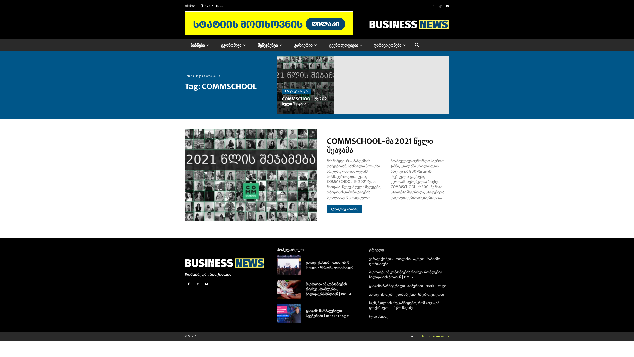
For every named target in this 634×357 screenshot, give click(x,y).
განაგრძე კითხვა (344, 209)
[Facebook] (433, 6)
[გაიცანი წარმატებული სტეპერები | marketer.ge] (289, 313)
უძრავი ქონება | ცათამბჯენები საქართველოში (406, 294)
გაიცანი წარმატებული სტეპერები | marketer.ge (327, 313)
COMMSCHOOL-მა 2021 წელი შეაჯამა (380, 145)
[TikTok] (440, 6)
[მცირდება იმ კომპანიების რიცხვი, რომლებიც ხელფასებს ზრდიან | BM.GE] (289, 289)
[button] (417, 45)
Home (188, 76)
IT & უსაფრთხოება (296, 91)
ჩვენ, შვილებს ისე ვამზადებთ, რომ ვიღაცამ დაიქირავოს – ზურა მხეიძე (404, 305)
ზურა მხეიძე (378, 316)
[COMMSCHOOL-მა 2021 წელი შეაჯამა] (305, 85)
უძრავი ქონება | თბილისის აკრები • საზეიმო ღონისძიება (329, 264)
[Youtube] (447, 6)
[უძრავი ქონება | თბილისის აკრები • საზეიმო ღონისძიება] (289, 265)
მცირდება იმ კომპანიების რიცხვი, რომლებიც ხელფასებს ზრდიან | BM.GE (329, 289)
